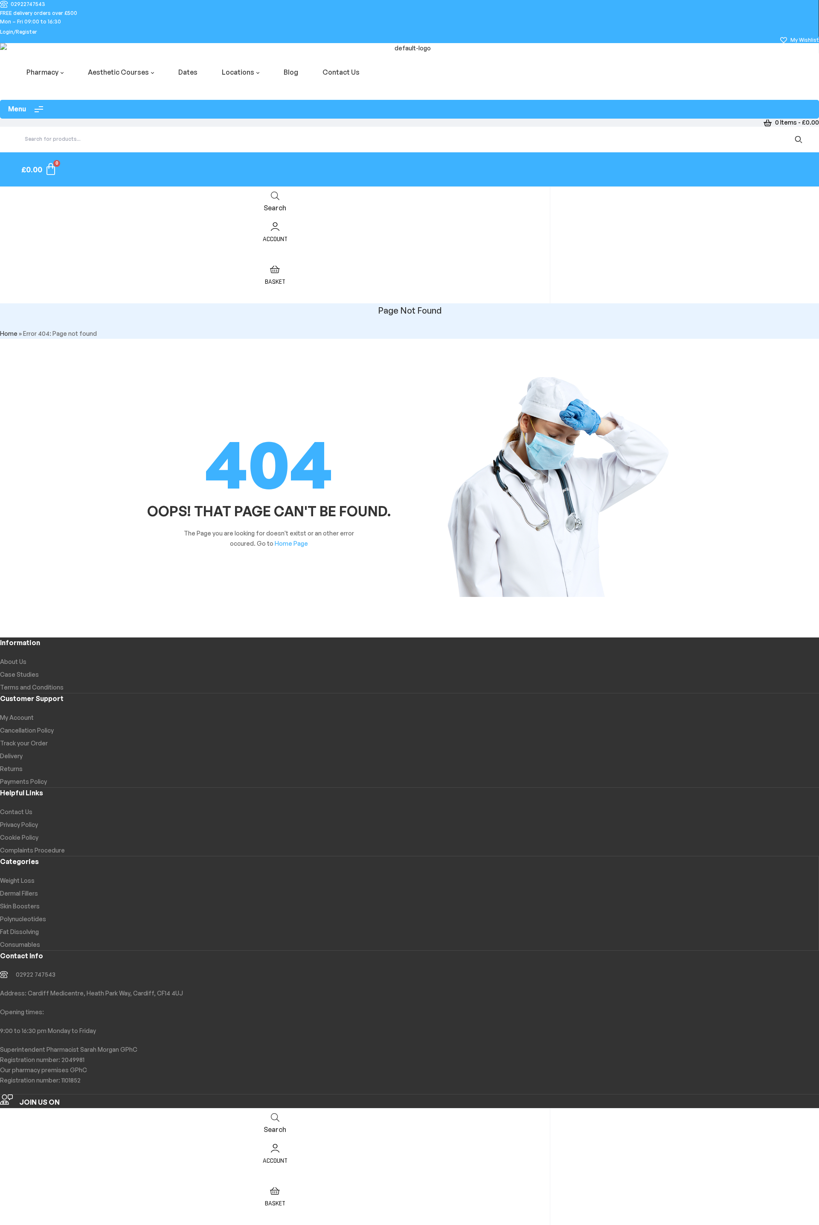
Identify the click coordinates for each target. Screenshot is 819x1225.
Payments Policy (23, 781)
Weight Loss (17, 880)
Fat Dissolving (19, 931)
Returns (11, 768)
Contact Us (16, 811)
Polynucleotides (23, 918)
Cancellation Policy (27, 730)
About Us (13, 661)
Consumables (20, 944)
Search (800, 139)
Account (275, 239)
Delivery (11, 755)
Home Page (291, 543)
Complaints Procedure (32, 850)
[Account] (275, 225)
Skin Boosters (20, 906)
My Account (17, 717)
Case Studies (19, 674)
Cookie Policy (19, 837)
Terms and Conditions (32, 687)
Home (8, 333)
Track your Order (24, 743)
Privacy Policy (19, 824)
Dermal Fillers (19, 893)
